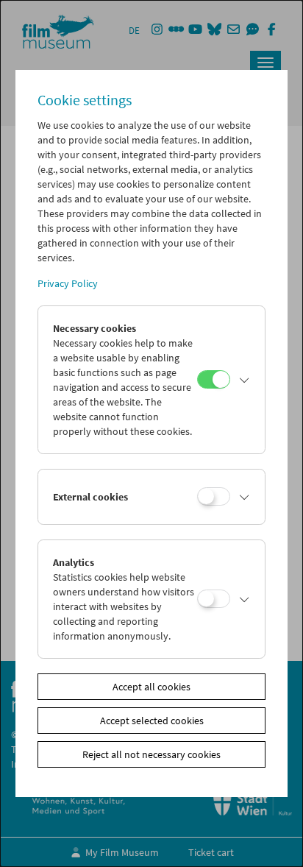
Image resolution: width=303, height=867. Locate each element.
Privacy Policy (68, 283)
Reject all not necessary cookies (151, 754)
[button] (244, 379)
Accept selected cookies (152, 720)
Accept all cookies (151, 686)
